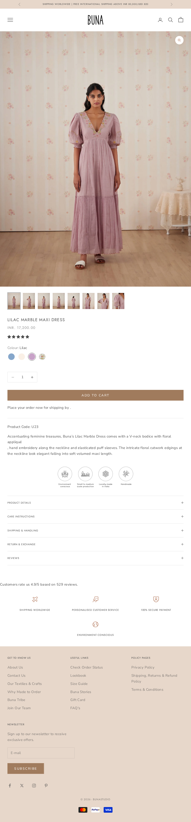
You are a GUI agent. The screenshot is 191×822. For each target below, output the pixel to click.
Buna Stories (80, 692)
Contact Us (16, 675)
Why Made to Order (24, 692)
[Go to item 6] (88, 301)
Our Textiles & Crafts (24, 683)
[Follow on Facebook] (9, 785)
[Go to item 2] (28, 301)
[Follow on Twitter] (22, 785)
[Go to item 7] (103, 301)
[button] (18, 336)
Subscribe (25, 768)
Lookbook (78, 675)
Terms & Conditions (147, 689)
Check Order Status (86, 667)
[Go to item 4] (58, 301)
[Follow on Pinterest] (46, 785)
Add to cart (95, 395)
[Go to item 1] (13, 301)
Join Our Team (19, 708)
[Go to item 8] (118, 301)
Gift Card (77, 699)
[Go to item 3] (43, 301)
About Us (15, 667)
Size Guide (79, 683)
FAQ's (75, 708)
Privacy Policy (142, 667)
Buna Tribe (16, 699)
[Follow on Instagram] (34, 785)
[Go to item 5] (73, 301)
